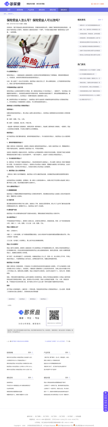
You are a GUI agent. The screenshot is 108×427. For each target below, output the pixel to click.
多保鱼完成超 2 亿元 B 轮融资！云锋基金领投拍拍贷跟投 (90, 70)
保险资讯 (64, 10)
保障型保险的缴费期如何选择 (14, 391)
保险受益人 (33, 299)
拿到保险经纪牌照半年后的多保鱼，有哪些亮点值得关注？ (90, 42)
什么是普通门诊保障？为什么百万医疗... (55, 341)
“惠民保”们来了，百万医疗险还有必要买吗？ (55, 366)
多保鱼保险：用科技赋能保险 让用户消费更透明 (90, 38)
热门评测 (46, 416)
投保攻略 (20, 10)
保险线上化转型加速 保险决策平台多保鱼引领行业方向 (90, 55)
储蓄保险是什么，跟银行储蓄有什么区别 (17, 394)
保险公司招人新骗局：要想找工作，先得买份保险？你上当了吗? (90, 78)
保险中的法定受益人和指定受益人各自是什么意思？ (20, 357)
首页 (8, 10)
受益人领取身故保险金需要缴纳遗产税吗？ (55, 382)
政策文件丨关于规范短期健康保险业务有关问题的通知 (90, 25)
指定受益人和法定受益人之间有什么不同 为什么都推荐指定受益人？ (20, 366)
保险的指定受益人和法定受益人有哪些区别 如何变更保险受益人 (20, 363)
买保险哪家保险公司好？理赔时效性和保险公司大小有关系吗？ (90, 91)
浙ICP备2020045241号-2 (65, 425)
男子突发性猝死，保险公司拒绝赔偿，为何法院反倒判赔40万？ (90, 87)
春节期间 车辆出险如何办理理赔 (20, 341)
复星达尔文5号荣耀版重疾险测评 (52, 363)
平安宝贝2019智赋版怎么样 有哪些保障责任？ (19, 385)
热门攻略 (37, 416)
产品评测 (31, 10)
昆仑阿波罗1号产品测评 (50, 369)
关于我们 (70, 416)
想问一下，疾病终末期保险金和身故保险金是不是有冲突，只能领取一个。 (57, 391)
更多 (29, 352)
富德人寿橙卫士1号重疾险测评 (52, 360)
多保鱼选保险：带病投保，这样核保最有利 (90, 34)
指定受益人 (43, 299)
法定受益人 (22, 299)
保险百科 (42, 10)
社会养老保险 (10, 388)
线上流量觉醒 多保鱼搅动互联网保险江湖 (90, 46)
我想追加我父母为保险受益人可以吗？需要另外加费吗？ (57, 394)
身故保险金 (12, 299)
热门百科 (54, 416)
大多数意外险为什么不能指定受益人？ (17, 360)
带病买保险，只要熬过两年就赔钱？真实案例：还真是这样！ (90, 83)
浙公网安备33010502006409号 (84, 425)
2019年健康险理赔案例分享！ (87, 74)
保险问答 (53, 10)
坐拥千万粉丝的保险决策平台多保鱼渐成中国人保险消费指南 (90, 51)
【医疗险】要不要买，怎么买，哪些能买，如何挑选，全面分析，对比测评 (57, 357)
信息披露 (78, 416)
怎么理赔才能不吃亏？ (85, 99)
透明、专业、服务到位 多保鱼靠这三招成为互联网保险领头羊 (90, 30)
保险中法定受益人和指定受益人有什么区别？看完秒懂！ (20, 369)
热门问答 (62, 416)
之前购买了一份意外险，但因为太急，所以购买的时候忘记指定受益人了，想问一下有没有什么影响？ (57, 388)
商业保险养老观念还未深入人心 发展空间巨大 (90, 95)
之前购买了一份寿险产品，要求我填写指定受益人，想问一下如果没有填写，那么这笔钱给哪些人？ (57, 385)
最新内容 (29, 416)
